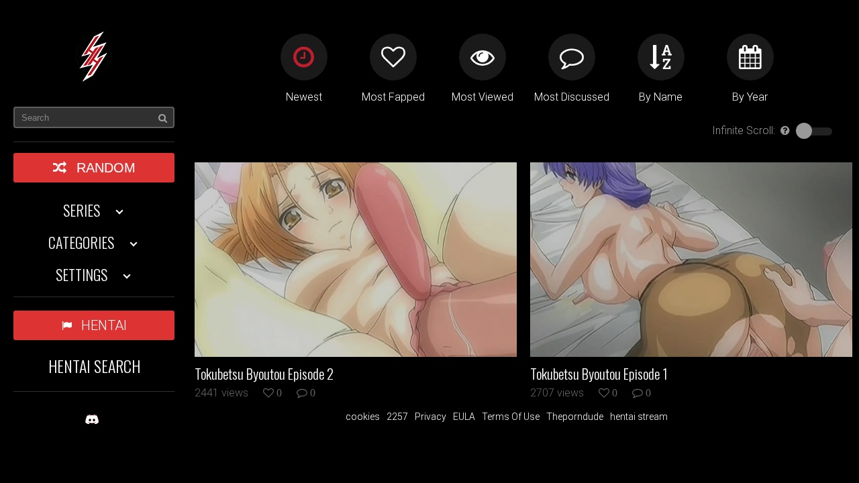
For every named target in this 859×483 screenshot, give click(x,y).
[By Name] (661, 57)
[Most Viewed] (482, 57)
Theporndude (574, 416)
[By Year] (750, 57)
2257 (397, 416)
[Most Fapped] (393, 57)
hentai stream (639, 416)
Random (106, 167)
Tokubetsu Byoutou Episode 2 (264, 374)
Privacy (430, 416)
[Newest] (304, 57)
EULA (464, 416)
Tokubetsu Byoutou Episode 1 (599, 374)
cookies (363, 416)
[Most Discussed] (571, 57)
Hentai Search (94, 366)
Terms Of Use (511, 416)
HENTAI (104, 325)
